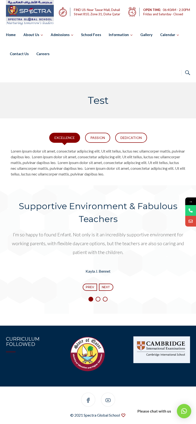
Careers (42, 54)
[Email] (190, 221)
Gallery (146, 34)
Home (11, 34)
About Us (31, 34)
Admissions (60, 34)
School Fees (91, 34)
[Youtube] (108, 400)
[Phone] (190, 210)
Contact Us (19, 54)
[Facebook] (88, 400)
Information (119, 34)
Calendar (167, 34)
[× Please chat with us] (184, 411)
